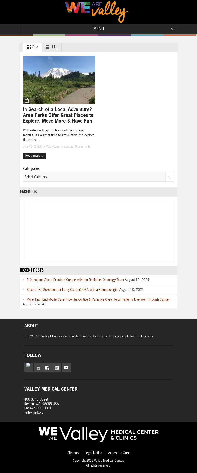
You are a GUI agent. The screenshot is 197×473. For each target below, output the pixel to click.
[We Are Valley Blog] (96, 12)
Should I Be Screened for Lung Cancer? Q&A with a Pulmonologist (72, 290)
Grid (34, 47)
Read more (33, 155)
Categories (31, 169)
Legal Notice (93, 453)
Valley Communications (59, 146)
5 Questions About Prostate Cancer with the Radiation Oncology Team (75, 280)
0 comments (82, 146)
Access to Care (119, 453)
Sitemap (73, 453)
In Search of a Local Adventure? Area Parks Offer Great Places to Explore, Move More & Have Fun (58, 115)
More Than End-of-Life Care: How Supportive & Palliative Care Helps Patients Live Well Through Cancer (98, 299)
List (54, 47)
